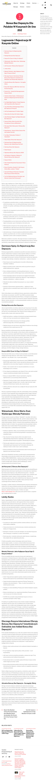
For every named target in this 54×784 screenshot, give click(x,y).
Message (15, 6)
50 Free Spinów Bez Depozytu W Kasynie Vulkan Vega (7, 732)
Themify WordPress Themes (7, 765)
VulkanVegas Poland (22, 33)
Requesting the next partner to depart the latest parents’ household (20, 753)
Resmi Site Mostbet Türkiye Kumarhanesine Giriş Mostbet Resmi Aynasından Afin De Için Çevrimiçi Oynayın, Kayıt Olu (10, 714)
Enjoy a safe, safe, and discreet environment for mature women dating (20, 774)
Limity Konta (7, 68)
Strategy (22, 3)
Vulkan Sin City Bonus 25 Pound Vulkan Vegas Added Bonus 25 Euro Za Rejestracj (19, 733)
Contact (28, 6)
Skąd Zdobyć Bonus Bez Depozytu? (13, 139)
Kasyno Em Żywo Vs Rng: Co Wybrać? (13, 58)
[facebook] (45, 5)
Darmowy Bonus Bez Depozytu (11, 147)
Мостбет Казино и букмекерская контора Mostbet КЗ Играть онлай (28, 711)
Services (34, 3)
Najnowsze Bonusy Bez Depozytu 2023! (14, 152)
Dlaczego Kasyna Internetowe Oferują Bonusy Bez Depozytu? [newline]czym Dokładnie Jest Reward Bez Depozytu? (13, 77)
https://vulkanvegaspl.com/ (8, 491)
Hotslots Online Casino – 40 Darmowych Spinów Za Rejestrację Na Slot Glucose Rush (14, 97)
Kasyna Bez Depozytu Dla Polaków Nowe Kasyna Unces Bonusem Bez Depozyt (30, 734)
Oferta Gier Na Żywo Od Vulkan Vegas (13, 114)
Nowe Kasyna (7, 149)
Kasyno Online (7, 160)
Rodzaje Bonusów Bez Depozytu (12, 55)
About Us (15, 3)
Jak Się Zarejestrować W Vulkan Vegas (13, 111)
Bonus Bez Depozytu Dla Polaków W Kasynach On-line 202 (19, 27)
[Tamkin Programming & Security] (7, 5)
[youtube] (45, 7)
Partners (22, 6)
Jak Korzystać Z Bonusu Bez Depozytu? (14, 65)
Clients (28, 3)
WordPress (8, 763)
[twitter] (45, 2)
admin (14, 33)
